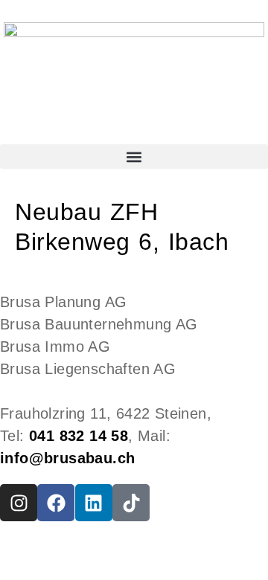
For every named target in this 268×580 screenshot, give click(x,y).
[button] (134, 156)
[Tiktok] (131, 502)
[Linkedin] (93, 502)
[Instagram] (18, 502)
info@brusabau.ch (67, 458)
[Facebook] (55, 502)
